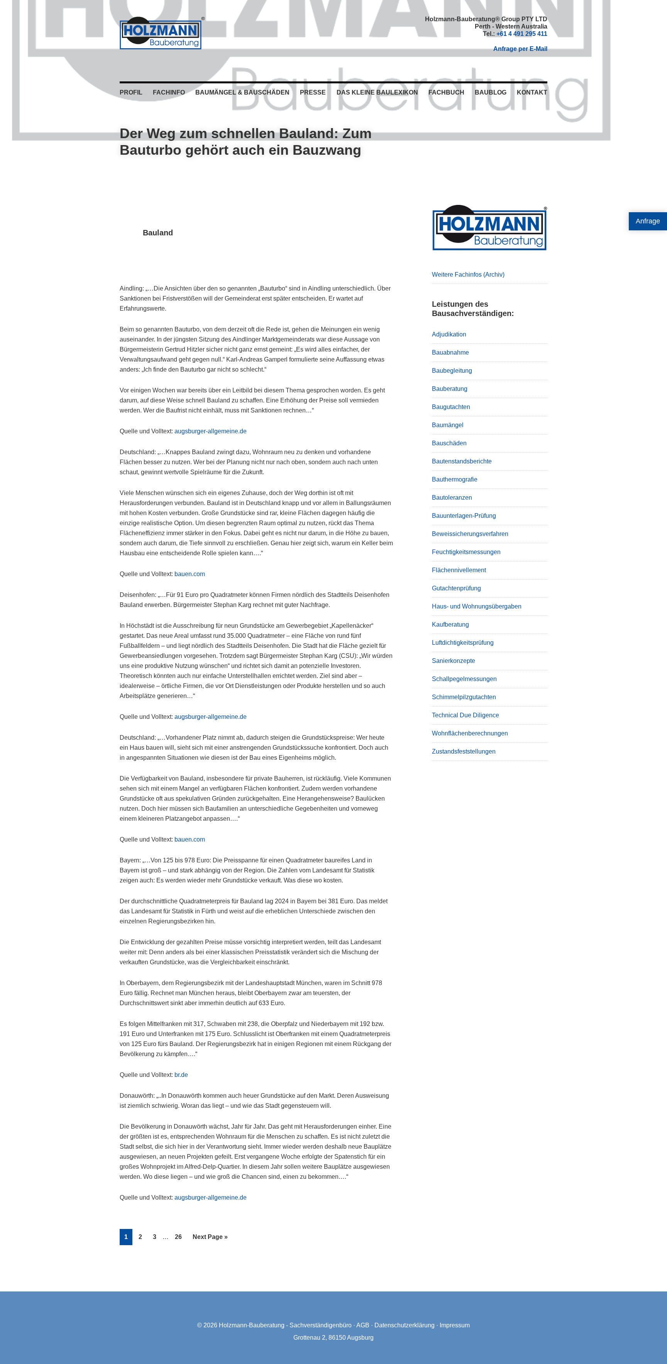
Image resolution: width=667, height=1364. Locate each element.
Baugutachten (451, 407)
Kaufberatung (450, 624)
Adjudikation (449, 334)
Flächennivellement (459, 570)
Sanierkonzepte (453, 660)
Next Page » (210, 1239)
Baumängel (448, 425)
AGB (362, 1325)
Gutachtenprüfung (456, 588)
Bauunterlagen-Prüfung (464, 515)
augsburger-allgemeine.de (210, 431)
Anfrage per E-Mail (520, 49)
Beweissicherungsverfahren (470, 534)
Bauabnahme (450, 352)
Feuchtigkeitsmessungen (466, 552)
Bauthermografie (454, 479)
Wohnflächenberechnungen (470, 733)
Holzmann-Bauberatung (162, 32)
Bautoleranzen (452, 497)
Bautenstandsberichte (462, 461)
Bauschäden (449, 443)
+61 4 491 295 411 (521, 33)
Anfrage (648, 221)
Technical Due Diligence (465, 715)
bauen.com (189, 574)
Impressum (455, 1325)
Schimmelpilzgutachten (464, 697)
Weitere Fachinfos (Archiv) (468, 274)
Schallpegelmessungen (464, 679)
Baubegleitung (452, 370)
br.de (181, 1075)
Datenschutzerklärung (404, 1325)
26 (180, 1236)
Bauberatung (449, 388)
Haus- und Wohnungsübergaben (476, 606)
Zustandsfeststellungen (464, 751)
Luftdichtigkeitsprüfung (463, 642)
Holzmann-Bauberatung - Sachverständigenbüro (285, 1325)
